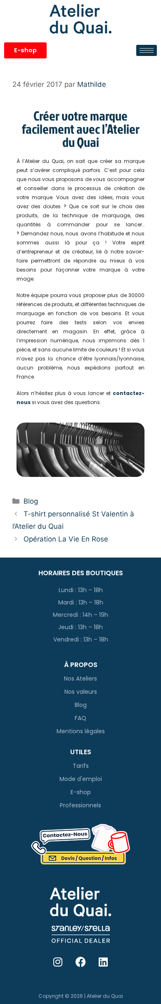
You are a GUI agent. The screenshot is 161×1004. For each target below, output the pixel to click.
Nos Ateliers (80, 678)
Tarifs (81, 766)
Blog (31, 501)
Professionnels (80, 805)
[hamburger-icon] (146, 50)
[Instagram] (57, 961)
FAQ (80, 718)
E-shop (81, 792)
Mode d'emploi (80, 779)
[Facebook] (80, 961)
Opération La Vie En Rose (66, 539)
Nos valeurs (80, 692)
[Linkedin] (103, 961)
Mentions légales (81, 731)
